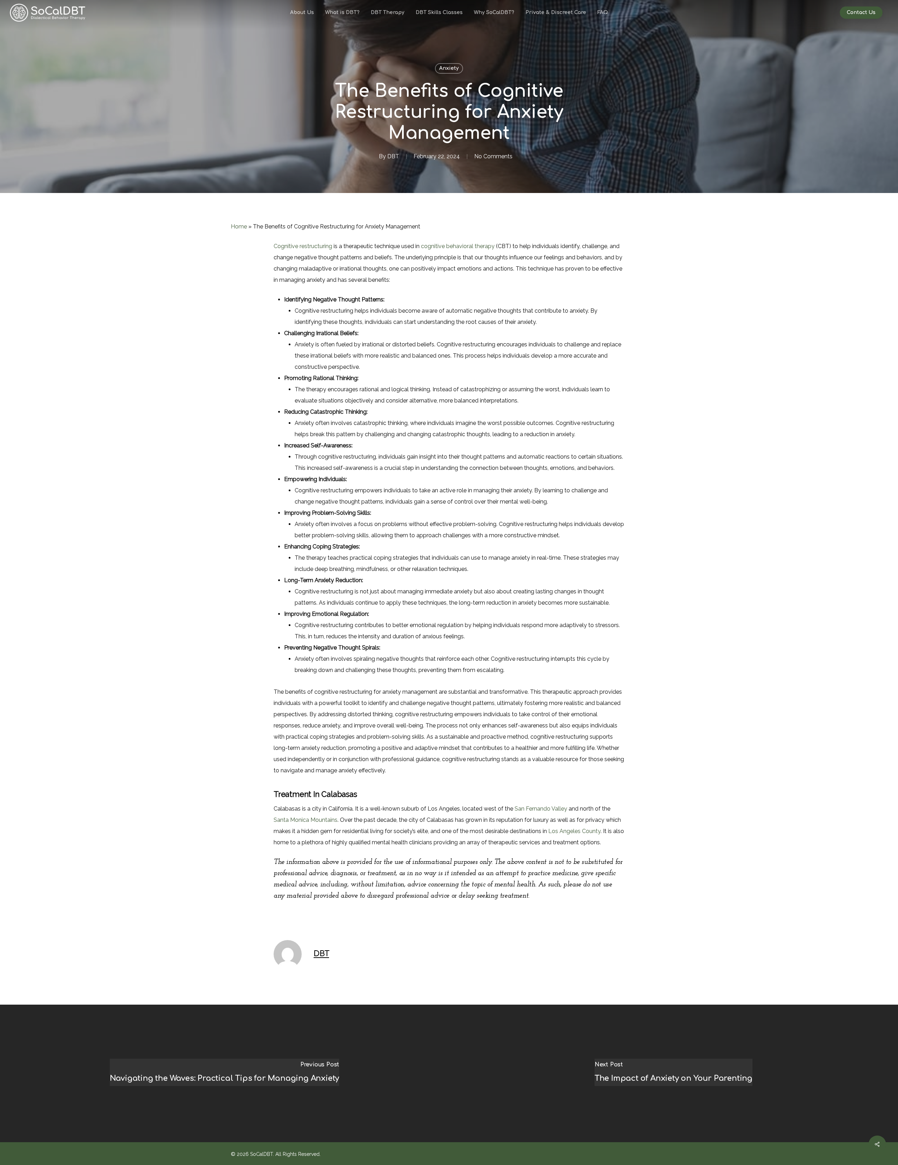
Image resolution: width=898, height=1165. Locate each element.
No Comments (493, 156)
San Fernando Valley (541, 808)
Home (239, 226)
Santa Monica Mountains (305, 820)
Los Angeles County (574, 831)
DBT (393, 156)
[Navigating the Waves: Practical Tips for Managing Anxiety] (224, 1073)
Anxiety (449, 68)
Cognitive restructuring (303, 246)
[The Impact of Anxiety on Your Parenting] (673, 1073)
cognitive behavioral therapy (458, 246)
